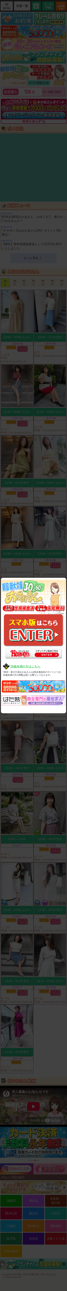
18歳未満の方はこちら (25, 666)
